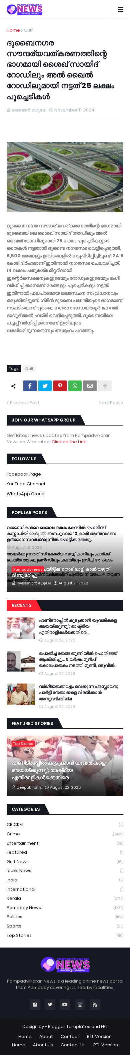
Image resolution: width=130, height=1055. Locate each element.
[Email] (90, 385)
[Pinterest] (60, 385)
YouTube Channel (26, 484)
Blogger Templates (69, 1026)
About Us (43, 1045)
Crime (65, 834)
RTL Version (99, 1036)
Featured (65, 852)
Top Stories (65, 935)
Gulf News (65, 861)
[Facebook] (30, 385)
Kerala (65, 898)
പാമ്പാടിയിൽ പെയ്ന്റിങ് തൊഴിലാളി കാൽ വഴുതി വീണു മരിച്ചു (61, 572)
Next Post (109, 403)
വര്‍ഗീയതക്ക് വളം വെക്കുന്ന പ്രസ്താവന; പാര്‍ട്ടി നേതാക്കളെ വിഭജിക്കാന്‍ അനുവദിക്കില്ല (78, 693)
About (46, 1036)
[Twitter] (45, 385)
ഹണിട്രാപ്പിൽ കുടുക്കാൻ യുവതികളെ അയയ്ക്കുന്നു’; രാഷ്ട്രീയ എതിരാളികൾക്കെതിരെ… (78, 626)
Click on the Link (69, 442)
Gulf (28, 30)
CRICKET (65, 824)
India (65, 880)
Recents (21, 605)
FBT (104, 1026)
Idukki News (65, 870)
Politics (65, 916)
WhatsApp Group (26, 494)
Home (13, 30)
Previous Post (25, 403)
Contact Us (73, 1045)
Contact (70, 1036)
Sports (65, 926)
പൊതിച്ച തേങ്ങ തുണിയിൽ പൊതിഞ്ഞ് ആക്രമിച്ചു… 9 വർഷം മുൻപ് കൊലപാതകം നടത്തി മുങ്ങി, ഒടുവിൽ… (78, 659)
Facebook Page (24, 474)
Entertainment (65, 843)
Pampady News (65, 907)
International (65, 889)
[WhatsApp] (75, 385)
